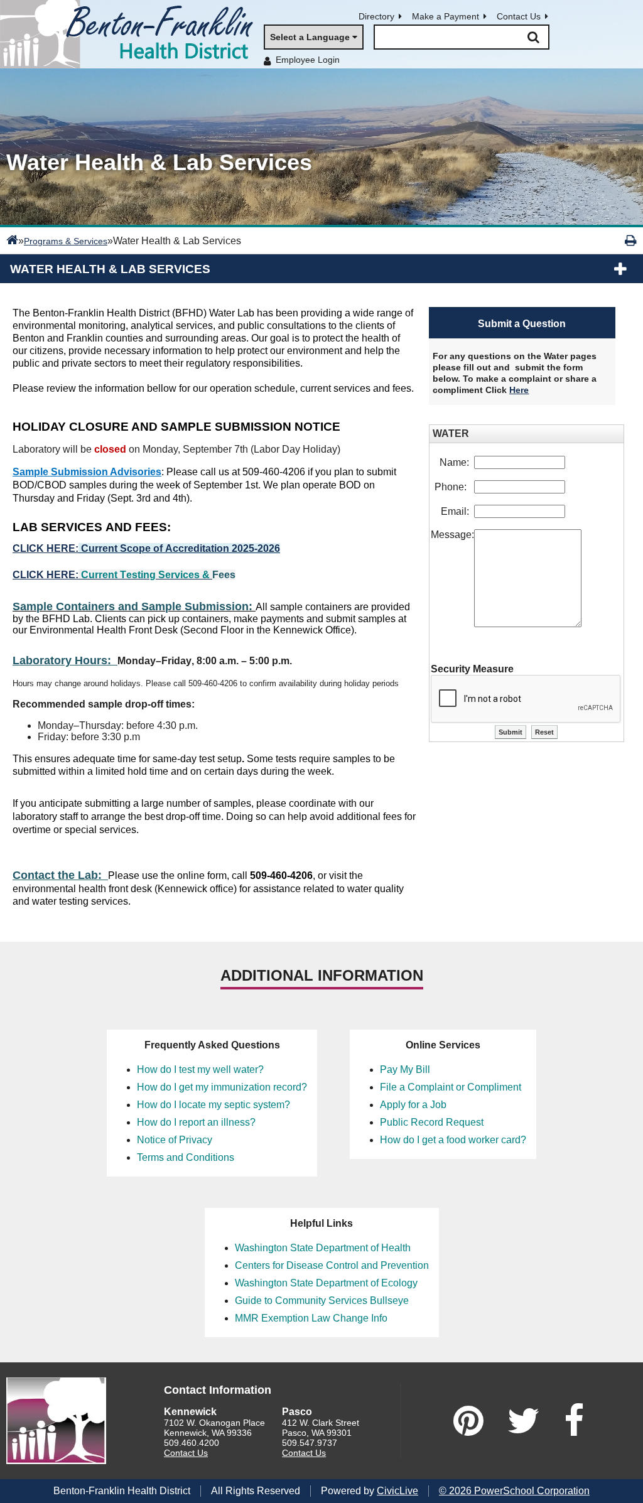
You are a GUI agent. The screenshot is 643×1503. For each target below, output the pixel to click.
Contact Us (519, 16)
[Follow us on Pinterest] (468, 1420)
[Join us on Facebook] (574, 1420)
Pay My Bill (405, 1069)
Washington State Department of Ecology (326, 1283)
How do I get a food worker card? (453, 1139)
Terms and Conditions (185, 1157)
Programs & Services (65, 241)
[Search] (533, 37)
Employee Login (308, 60)
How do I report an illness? (196, 1122)
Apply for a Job (413, 1104)
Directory (376, 16)
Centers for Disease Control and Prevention (332, 1265)
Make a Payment (445, 16)
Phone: (454, 487)
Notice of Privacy (174, 1139)
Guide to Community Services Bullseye (322, 1300)
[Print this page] (631, 240)
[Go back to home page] (132, 34)
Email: (457, 511)
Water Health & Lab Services (110, 269)
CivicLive (397, 1490)
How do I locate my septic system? (213, 1104)
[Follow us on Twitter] (523, 1420)
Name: (457, 462)
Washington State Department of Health (323, 1247)
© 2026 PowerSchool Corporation (514, 1490)
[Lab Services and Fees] (79, 574)
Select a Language (310, 37)
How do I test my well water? (200, 1069)
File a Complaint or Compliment (450, 1087)
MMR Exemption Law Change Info (311, 1318)
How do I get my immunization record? (222, 1087)
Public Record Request (432, 1122)
